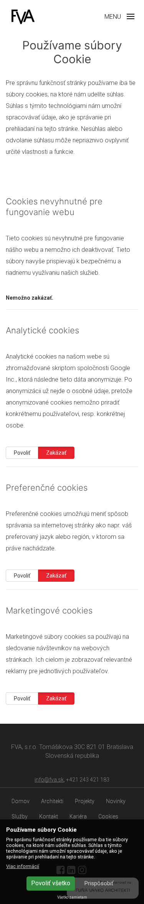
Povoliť (22, 453)
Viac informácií (22, 866)
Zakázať (56, 453)
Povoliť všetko (50, 883)
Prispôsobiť (98, 883)
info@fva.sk (49, 780)
